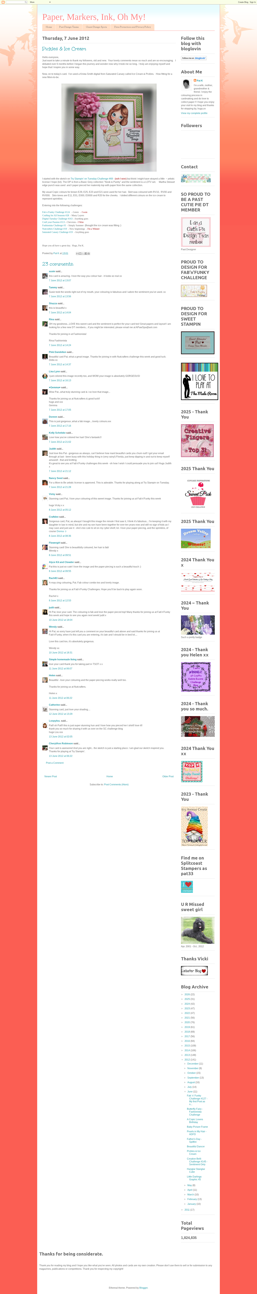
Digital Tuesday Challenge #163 (57, 218)
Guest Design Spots (96, 27)
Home (49, 27)
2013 (188, 1055)
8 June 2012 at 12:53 (60, 600)
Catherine (54, 705)
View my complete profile (194, 113)
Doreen (53, 417)
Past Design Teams (69, 27)
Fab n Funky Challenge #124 (56, 212)
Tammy (53, 287)
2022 (188, 1013)
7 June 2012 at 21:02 (60, 442)
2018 (188, 1031)
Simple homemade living (63, 659)
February (192, 1199)
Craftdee (54, 517)
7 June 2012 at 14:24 (60, 345)
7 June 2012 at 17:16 (60, 426)
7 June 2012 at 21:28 (60, 487)
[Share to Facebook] (85, 253)
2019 (188, 1027)
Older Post (168, 776)
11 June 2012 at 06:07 (60, 668)
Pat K (200, 80)
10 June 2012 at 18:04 (60, 620)
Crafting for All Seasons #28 (55, 215)
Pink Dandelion (57, 352)
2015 (188, 1045)
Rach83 (53, 578)
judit (51, 607)
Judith (52, 448)
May (189, 1185)
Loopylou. (54, 721)
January (191, 1204)
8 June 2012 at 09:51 (60, 555)
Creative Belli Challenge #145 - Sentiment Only (197, 1161)
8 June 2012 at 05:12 (60, 510)
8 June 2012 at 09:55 (60, 571)
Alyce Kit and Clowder (61, 562)
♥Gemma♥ (55, 387)
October (191, 1073)
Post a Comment (55, 763)
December (193, 1063)
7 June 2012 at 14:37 (60, 364)
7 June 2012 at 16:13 (60, 380)
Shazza (53, 303)
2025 (188, 999)
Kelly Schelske (57, 433)
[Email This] (77, 253)
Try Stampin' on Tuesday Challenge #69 (92, 178)
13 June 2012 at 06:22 (60, 756)
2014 (188, 1050)
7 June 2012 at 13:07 (60, 280)
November (193, 1068)
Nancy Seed (56, 478)
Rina (51, 319)
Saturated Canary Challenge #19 (57, 232)
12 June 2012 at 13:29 (60, 714)
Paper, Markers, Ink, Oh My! (94, 17)
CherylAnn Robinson (61, 743)
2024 (188, 1004)
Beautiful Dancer (196, 1146)
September (193, 1077)
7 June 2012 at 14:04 (60, 312)
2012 (188, 1059)
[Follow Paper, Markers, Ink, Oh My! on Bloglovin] (194, 59)
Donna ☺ (62, 531)
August (191, 1082)
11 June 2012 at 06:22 (60, 698)
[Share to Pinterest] (88, 253)
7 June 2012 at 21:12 (60, 471)
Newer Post (50, 776)
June (190, 1091)
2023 (188, 1008)
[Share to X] (83, 253)
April (190, 1190)
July (189, 1087)
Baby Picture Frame (197, 1127)
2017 (188, 1036)
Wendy (53, 627)
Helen (52, 675)
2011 (187, 1209)
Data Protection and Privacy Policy (132, 27)
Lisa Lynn (54, 371)
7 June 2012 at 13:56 (60, 296)
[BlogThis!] (80, 253)
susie (52, 271)
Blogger (143, 1288)
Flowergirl (54, 543)
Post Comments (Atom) (116, 784)
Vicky (52, 494)
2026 (188, 994)
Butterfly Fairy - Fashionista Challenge (195, 1112)
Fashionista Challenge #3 (54, 225)
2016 (188, 1041)
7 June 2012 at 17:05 (60, 410)
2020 (188, 1022)
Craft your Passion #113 (53, 222)
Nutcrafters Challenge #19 (54, 229)
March (191, 1194)
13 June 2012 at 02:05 (60, 736)
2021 (188, 1017)
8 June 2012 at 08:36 (60, 536)
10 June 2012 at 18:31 (60, 652)
